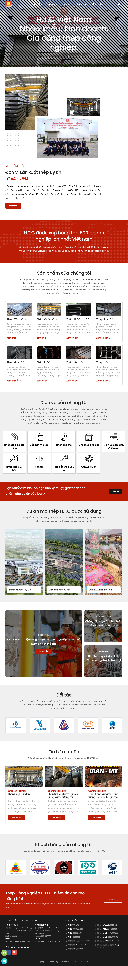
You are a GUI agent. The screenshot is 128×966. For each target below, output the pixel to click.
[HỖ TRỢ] (4, 953)
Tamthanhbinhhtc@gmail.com (18, 941)
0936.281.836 (78, 929)
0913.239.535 (112, 929)
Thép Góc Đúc (76, 362)
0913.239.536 (103, 947)
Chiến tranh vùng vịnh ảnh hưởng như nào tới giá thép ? (63, 797)
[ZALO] (4, 961)
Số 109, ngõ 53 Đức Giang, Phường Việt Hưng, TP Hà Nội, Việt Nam (19, 931)
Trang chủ (37, 4)
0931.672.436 (114, 941)
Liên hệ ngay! (113, 899)
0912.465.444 (83, 949)
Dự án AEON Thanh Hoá (60, 589)
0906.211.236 (77, 933)
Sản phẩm (67, 4)
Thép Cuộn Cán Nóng (47, 321)
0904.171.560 (85, 941)
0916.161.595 (82, 945)
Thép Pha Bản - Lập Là (107, 321)
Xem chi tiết (13, 337)
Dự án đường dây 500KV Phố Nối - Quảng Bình (103, 588)
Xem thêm (13, 206)
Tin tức (93, 4)
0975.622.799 (115, 925)
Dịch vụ (81, 4)
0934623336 (17, 936)
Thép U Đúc (44, 362)
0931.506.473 (113, 937)
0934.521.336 (77, 925)
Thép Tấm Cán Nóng (17, 321)
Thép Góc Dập (16, 362)
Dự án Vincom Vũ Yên (19, 589)
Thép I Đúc (103, 362)
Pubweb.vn (85, 961)
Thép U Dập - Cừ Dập (77, 321)
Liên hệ (103, 4)
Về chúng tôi (52, 4)
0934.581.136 (78, 937)
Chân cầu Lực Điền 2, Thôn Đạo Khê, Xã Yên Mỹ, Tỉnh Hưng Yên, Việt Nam (48, 931)
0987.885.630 (113, 933)
